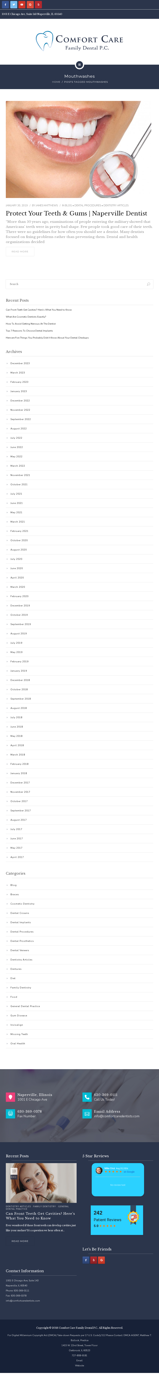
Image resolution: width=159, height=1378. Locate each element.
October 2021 (19, 484)
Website (79, 1365)
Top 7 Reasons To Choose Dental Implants (29, 330)
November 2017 (20, 792)
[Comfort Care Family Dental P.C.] (79, 41)
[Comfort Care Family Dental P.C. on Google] (30, 4)
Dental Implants (20, 922)
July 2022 (16, 437)
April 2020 (17, 577)
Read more (20, 1241)
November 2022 (20, 410)
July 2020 (16, 559)
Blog (68, 205)
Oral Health (17, 1043)
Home (56, 81)
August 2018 (18, 708)
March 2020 (17, 587)
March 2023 (17, 372)
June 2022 (16, 447)
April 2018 (17, 745)
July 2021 (16, 493)
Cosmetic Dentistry (22, 903)
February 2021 (19, 531)
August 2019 (18, 633)
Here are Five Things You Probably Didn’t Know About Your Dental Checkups (47, 337)
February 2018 (19, 764)
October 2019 (19, 614)
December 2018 (20, 680)
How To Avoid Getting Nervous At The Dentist (31, 323)
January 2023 (18, 391)
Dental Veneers (19, 950)
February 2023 (19, 382)
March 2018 (17, 754)
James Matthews (47, 205)
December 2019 (20, 605)
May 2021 (16, 512)
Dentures (16, 969)
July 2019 (16, 642)
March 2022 (17, 465)
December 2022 (20, 400)
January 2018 (18, 773)
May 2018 (16, 736)
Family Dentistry (20, 987)
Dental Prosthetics (22, 941)
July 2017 (16, 829)
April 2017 (17, 857)
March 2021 (17, 521)
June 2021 (16, 503)
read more (20, 251)
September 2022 (20, 419)
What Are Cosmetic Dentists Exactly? (26, 316)
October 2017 (19, 801)
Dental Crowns (19, 913)
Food (13, 997)
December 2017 (20, 782)
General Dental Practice (25, 1006)
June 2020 (16, 568)
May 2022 (16, 456)
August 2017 (18, 819)
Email (79, 1360)
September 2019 (20, 624)
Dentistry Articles (116, 205)
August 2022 (18, 428)
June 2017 (16, 838)
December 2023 (20, 363)
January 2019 (18, 670)
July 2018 (16, 717)
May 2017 (16, 847)
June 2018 (16, 726)
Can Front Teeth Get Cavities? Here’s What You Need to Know (39, 309)
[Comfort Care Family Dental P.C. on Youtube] (21, 4)
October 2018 (19, 689)
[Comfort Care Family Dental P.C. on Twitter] (13, 4)
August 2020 (18, 549)
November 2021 (20, 475)
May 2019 (16, 652)
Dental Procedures (87, 205)
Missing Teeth (19, 1034)
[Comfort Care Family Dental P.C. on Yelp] (38, 4)
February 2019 (19, 661)
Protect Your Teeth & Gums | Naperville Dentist (76, 213)
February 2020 (19, 596)
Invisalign (16, 1024)
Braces (14, 894)
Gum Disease (18, 1015)
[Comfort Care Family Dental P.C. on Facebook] (5, 4)
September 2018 (20, 698)
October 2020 (19, 540)
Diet (13, 978)
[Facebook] (85, 1260)
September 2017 (20, 810)
